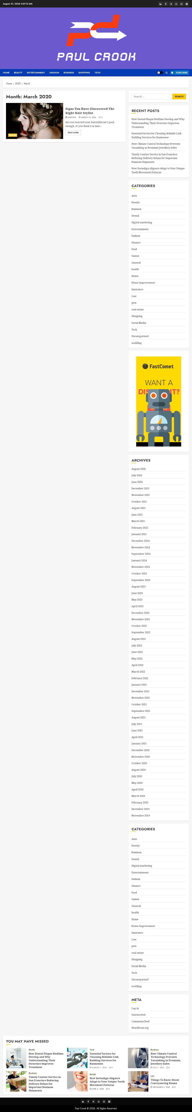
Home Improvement (143, 282)
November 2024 (141, 547)
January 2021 (139, 743)
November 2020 (141, 756)
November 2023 (141, 567)
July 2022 (137, 645)
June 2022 (137, 652)
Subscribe (182, 72)
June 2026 (137, 482)
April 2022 (137, 665)
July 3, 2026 (158, 1068)
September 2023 (141, 580)
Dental (135, 215)
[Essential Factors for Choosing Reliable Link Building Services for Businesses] (77, 1058)
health (135, 269)
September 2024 (141, 553)
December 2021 (140, 691)
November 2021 (141, 697)
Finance (136, 242)
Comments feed (140, 1021)
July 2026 (137, 475)
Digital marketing (142, 222)
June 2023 (137, 593)
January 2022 (139, 684)
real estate (138, 309)
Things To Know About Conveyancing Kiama (165, 1081)
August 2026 (139, 469)
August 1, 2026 (99, 1068)
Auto (134, 195)
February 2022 (140, 678)
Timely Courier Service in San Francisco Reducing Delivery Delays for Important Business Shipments (154, 158)
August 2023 (139, 586)
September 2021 (141, 711)
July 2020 (137, 776)
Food (134, 249)
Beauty (18, 72)
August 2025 (139, 508)
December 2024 (140, 540)
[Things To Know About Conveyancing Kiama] (138, 1081)
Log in (135, 1008)
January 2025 (139, 534)
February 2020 (140, 802)
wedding (137, 343)
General (136, 262)
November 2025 (141, 495)
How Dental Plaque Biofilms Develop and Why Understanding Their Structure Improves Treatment (158, 123)
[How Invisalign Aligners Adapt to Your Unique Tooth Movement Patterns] (77, 1081)
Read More (73, 132)
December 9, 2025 (161, 1087)
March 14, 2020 (88, 117)
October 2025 (139, 501)
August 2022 (139, 639)
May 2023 (137, 599)
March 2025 (138, 521)
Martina (72, 117)
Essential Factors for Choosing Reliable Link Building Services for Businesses (104, 1058)
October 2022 (139, 626)
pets (134, 302)
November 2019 (141, 815)
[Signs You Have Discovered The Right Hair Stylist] (34, 121)
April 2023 (137, 606)
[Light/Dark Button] (160, 72)
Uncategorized (140, 336)
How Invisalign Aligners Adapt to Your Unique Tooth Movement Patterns (107, 1082)
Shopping (84, 72)
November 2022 (141, 619)
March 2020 (138, 796)
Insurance (137, 289)
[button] (166, 73)
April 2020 (137, 789)
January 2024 (139, 560)
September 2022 (141, 632)
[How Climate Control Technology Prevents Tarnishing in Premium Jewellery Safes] (138, 1058)
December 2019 (140, 809)
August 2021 (139, 717)
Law (134, 296)
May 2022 (137, 658)
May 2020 (137, 783)
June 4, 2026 (98, 1089)
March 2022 (138, 671)
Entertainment (36, 72)
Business (69, 72)
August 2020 (139, 769)
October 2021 (139, 704)
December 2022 (140, 612)
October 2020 (139, 763)
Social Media (139, 322)
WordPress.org (140, 1027)
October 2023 (139, 573)
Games (135, 256)
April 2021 (137, 737)
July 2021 (137, 724)
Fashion (54, 72)
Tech (97, 72)
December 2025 (140, 488)
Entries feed (139, 1014)
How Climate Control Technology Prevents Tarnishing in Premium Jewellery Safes (165, 1058)
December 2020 (140, 750)
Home (6, 72)
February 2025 (140, 527)
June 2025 (137, 514)
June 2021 (137, 730)
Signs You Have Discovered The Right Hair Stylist (89, 111)
